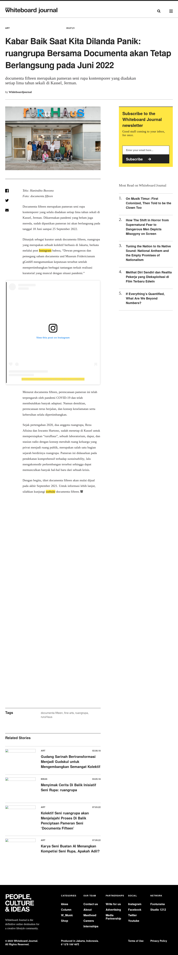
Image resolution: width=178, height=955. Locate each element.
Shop (64, 920)
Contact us (90, 904)
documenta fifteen (52, 713)
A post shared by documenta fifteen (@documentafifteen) (53, 379)
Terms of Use (136, 940)
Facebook (134, 909)
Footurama (157, 904)
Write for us (113, 904)
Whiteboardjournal (20, 92)
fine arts (69, 713)
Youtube (133, 920)
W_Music (67, 915)
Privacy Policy (158, 940)
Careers (88, 920)
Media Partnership (113, 916)
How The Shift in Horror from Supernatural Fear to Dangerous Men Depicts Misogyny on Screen (147, 227)
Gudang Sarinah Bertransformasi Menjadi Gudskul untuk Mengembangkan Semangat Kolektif (70, 761)
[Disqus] (53, 557)
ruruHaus (46, 717)
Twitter (132, 915)
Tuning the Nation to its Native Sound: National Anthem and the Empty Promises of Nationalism (148, 253)
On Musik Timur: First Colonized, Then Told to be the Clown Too (148, 203)
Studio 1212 (158, 909)
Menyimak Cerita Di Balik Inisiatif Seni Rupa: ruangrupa (68, 787)
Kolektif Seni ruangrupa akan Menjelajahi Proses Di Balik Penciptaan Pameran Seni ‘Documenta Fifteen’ (65, 820)
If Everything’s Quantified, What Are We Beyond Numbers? (145, 298)
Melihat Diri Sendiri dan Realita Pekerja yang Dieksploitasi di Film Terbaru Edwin (149, 277)
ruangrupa (81, 713)
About (87, 909)
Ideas (64, 904)
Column (66, 909)
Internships (90, 926)
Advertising (113, 909)
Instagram (134, 904)
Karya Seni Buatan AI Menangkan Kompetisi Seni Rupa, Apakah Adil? (70, 848)
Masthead (89, 915)
